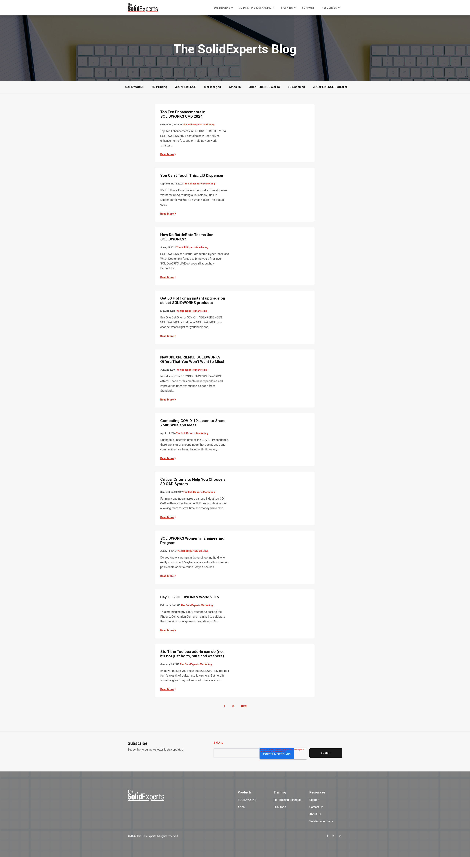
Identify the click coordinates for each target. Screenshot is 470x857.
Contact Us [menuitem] (316, 807)
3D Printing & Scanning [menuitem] (255, 7)
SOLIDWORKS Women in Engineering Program (192, 540)
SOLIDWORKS (134, 87)
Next (244, 705)
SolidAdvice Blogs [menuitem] (321, 821)
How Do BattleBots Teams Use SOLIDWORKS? (186, 237)
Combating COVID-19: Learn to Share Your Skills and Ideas (192, 422)
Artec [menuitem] (241, 807)
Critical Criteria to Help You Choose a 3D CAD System (192, 481)
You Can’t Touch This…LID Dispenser (192, 175)
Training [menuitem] (287, 7)
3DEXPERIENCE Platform (330, 87)
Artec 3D (235, 87)
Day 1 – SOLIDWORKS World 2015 (189, 597)
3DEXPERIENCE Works (264, 87)
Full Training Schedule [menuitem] (287, 800)
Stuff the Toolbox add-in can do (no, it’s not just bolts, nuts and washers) (192, 653)
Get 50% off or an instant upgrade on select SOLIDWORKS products (192, 300)
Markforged (212, 87)
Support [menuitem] (308, 7)
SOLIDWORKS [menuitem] (222, 7)
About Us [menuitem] (315, 814)
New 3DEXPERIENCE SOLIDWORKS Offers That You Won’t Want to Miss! (192, 359)
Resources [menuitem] (329, 7)
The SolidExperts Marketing (198, 124)
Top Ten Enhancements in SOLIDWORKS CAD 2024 (182, 114)
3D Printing (159, 87)
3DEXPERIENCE (185, 87)
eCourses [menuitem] (280, 807)
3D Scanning (296, 87)
